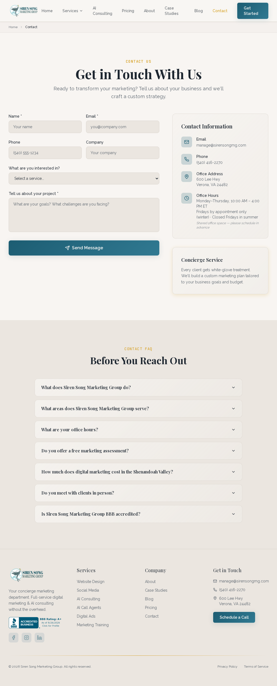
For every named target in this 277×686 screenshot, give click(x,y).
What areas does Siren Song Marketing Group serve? (95, 408)
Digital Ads (86, 616)
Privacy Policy (227, 666)
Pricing (128, 11)
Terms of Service (256, 666)
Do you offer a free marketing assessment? (85, 450)
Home (47, 11)
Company (95, 142)
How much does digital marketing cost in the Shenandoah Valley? (107, 472)
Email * (92, 116)
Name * (15, 116)
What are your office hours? (69, 429)
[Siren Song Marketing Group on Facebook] (13, 637)
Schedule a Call (234, 617)
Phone (14, 142)
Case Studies (172, 11)
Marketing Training (93, 625)
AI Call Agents (89, 607)
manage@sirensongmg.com (221, 145)
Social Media (88, 590)
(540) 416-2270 (209, 162)
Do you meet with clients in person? (77, 493)
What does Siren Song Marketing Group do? (86, 387)
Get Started (251, 11)
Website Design (90, 581)
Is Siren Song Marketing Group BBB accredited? (90, 514)
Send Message (87, 247)
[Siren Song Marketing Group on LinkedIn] (39, 637)
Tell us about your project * (33, 193)
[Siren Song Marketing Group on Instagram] (26, 637)
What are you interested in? (34, 168)
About (149, 11)
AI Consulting (102, 11)
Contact (220, 11)
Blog (198, 11)
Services (70, 11)
